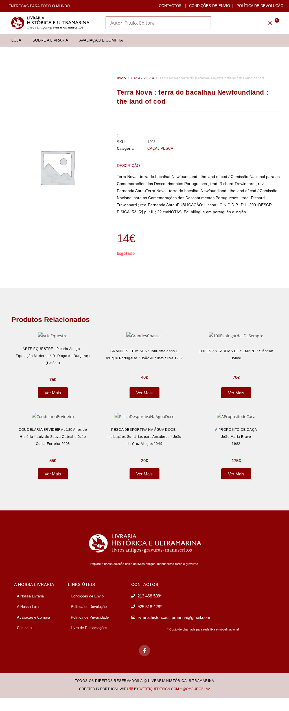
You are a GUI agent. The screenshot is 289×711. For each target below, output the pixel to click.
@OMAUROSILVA (196, 689)
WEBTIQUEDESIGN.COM (159, 689)
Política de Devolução (260, 6)
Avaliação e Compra (101, 40)
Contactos (170, 6)
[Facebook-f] (144, 650)
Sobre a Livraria (50, 40)
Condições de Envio (209, 6)
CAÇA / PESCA (142, 78)
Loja (16, 40)
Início (121, 78)
